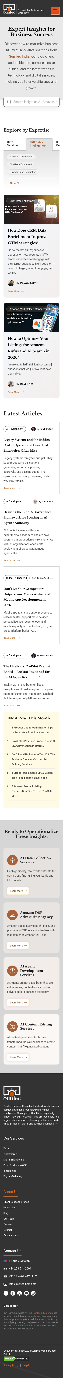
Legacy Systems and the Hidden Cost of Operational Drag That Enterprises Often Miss (27, 445)
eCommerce (10, 1154)
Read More (14, 291)
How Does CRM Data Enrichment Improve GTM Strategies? (27, 236)
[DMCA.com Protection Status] (31, 1358)
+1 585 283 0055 (19, 1261)
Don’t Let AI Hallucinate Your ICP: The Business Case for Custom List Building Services (33, 759)
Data (6, 1148)
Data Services (13, 143)
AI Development (14, 428)
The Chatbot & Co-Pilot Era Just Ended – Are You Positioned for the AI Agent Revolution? (27, 672)
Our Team (9, 1218)
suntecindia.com (42, 1313)
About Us (11, 1192)
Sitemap (8, 1229)
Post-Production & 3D (15, 1165)
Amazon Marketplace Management (29, 309)
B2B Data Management (21, 156)
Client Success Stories (16, 1202)
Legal (26, 1365)
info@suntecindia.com (22, 1284)
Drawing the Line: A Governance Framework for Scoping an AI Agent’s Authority (27, 517)
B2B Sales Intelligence (38, 144)
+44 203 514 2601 (19, 1268)
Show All (14, 183)
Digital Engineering (16, 577)
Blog (6, 1213)
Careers (8, 1224)
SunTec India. (19, 56)
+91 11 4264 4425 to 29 (23, 1276)
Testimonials (11, 1235)
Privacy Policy (11, 1365)
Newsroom (9, 1207)
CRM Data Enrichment (21, 164)
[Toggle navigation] (55, 11)
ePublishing (10, 1170)
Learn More (16, 891)
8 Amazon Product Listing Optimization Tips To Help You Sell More (32, 791)
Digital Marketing (13, 1176)
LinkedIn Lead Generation (23, 172)
